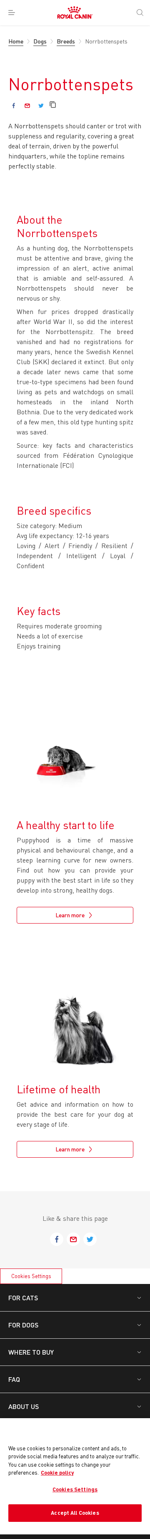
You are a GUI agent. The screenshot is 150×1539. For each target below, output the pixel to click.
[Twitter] (41, 105)
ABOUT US (23, 1406)
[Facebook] (13, 105)
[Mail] (27, 105)
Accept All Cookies (75, 1512)
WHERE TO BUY (31, 1352)
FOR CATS (23, 1298)
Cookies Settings (31, 1276)
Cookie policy (57, 1472)
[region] (75, 1476)
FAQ (14, 1379)
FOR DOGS (23, 1325)
